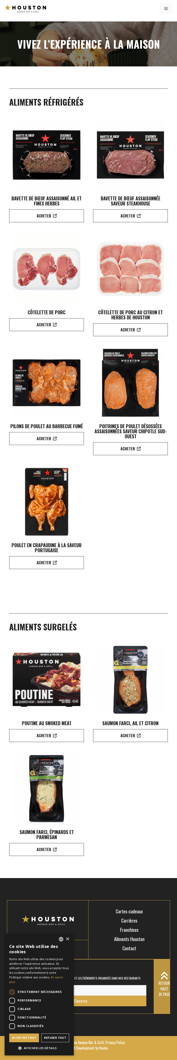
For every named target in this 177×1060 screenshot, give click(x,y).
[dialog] (39, 994)
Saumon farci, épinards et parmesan (47, 834)
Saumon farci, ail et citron (130, 723)
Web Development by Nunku (88, 1048)
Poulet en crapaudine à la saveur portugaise (47, 548)
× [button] (67, 939)
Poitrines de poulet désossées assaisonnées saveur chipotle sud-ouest (130, 431)
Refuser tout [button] (55, 1038)
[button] (39, 1048)
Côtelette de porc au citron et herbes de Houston (130, 315)
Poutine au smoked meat (46, 723)
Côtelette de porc (46, 312)
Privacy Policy (115, 1042)
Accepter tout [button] (24, 1038)
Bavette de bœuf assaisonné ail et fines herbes (47, 201)
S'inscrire (80, 1001)
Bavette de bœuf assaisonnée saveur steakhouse (130, 201)
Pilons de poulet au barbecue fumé (46, 426)
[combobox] (61, 939)
